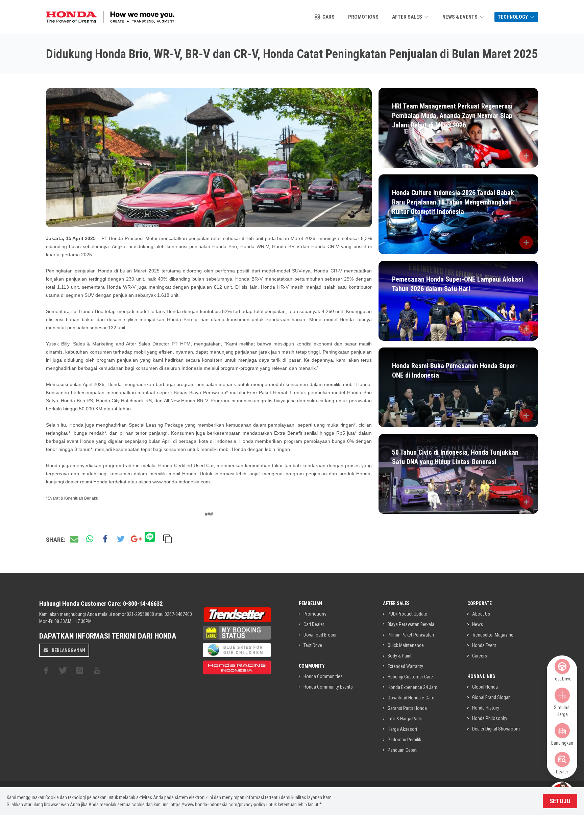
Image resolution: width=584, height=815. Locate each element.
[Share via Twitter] (121, 539)
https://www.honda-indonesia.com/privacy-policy (218, 804)
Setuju (560, 801)
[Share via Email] (74, 539)
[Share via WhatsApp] (89, 539)
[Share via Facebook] (105, 539)
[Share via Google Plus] (136, 539)
